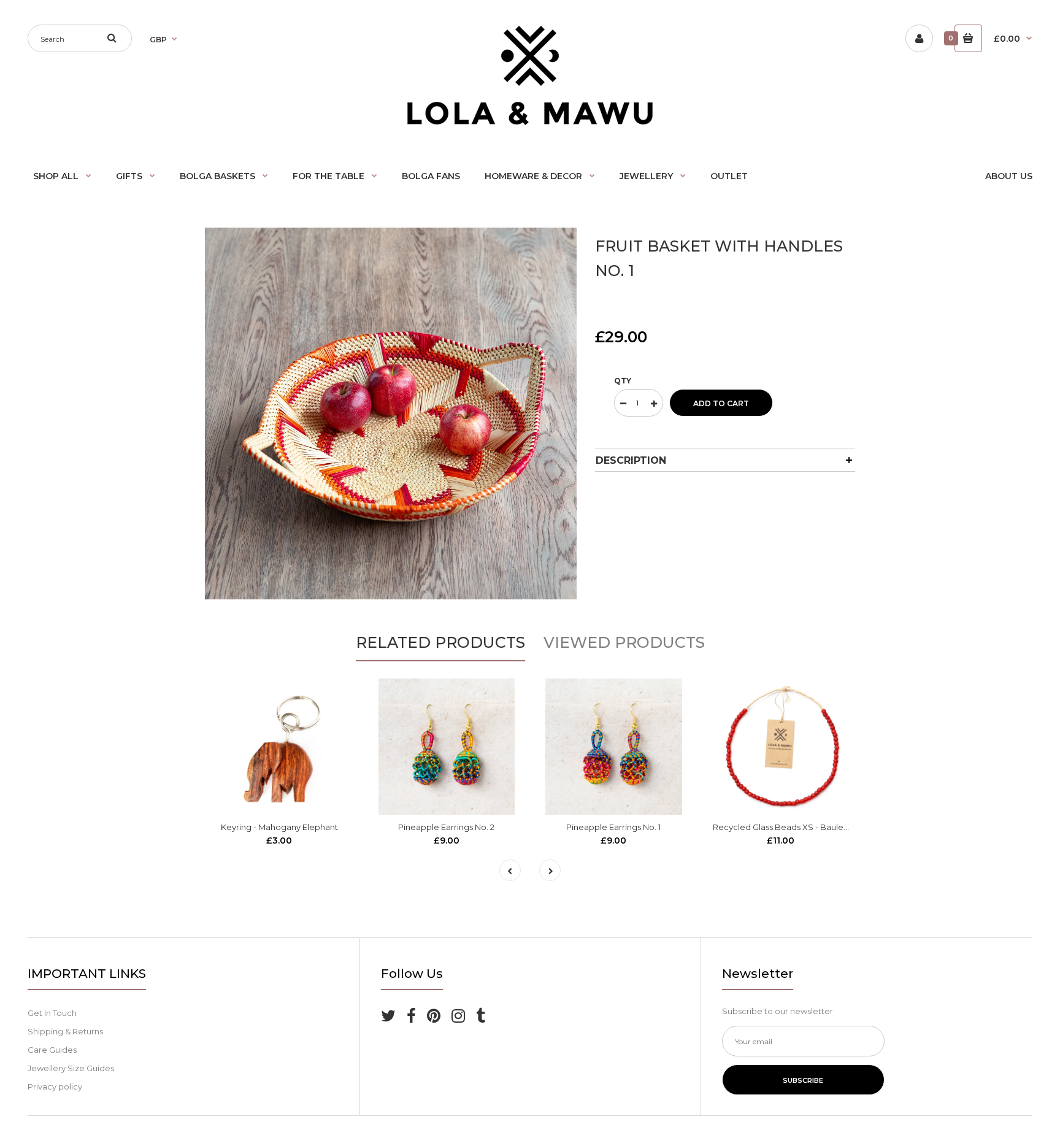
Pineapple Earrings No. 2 (446, 827)
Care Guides (52, 1050)
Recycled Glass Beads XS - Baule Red (787, 827)
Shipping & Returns (65, 1031)
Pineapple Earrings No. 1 (613, 827)
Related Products (440, 642)
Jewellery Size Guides (71, 1068)
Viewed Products (624, 642)
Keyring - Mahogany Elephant (279, 827)
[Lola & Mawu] (530, 122)
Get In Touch (52, 1013)
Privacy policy (55, 1086)
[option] (391, 413)
